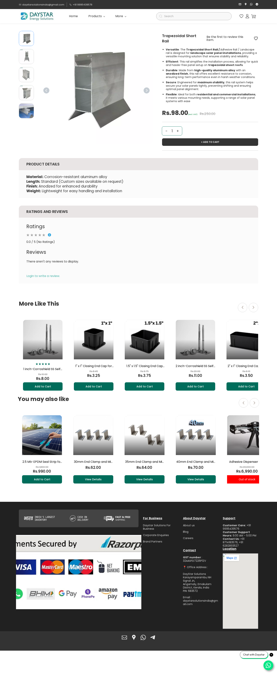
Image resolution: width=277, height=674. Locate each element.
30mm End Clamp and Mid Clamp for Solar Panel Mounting (93, 462)
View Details (93, 479)
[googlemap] (245, 4)
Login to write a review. (43, 276)
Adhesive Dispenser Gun (247, 462)
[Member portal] (247, 16)
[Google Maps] (134, 637)
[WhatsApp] (143, 637)
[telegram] (257, 4)
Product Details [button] (43, 164)
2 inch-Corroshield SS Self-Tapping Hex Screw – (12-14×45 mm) (195, 366)
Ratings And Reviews (47, 211)
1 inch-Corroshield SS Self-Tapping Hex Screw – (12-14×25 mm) (42, 369)
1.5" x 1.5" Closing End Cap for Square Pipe (144, 366)
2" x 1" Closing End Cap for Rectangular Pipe (246, 366)
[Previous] (46, 90)
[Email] (124, 637)
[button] (241, 16)
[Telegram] (152, 637)
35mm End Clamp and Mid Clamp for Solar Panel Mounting (144, 462)
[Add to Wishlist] (256, 38)
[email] (240, 4)
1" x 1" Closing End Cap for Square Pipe (93, 366)
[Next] (147, 90)
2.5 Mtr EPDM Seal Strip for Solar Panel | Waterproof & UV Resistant (42, 462)
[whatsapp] (251, 4)
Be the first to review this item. (225, 38)
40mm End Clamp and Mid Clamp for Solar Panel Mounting (195, 462)
